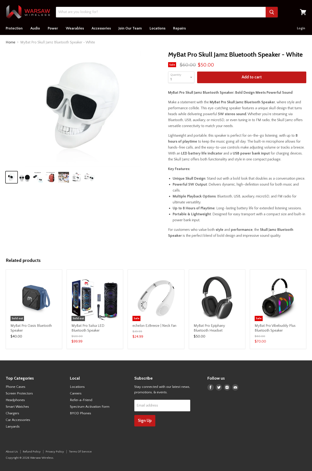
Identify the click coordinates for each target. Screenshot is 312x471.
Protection (14, 28)
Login (301, 28)
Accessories (101, 28)
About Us (12, 451)
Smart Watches (17, 407)
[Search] (272, 12)
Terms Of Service (80, 451)
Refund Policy (32, 451)
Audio (35, 28)
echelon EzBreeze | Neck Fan (154, 326)
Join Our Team (130, 28)
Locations (157, 28)
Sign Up (145, 420)
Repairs (179, 28)
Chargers (12, 413)
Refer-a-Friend (81, 400)
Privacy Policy (55, 451)
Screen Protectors (19, 393)
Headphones (15, 400)
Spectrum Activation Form (89, 407)
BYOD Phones (80, 413)
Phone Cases (15, 387)
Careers (76, 393)
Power (53, 28)
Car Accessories (18, 420)
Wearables (75, 28)
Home (10, 42)
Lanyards (13, 426)
